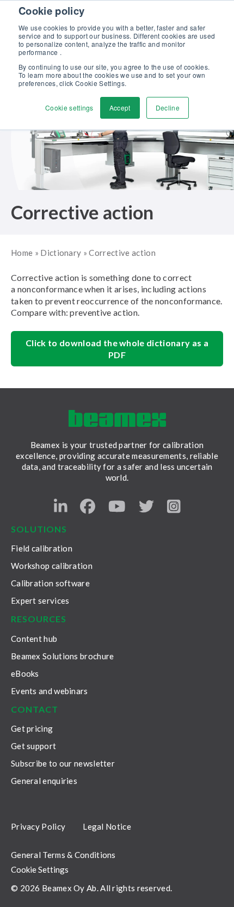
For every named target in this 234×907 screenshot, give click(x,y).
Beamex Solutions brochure (62, 656)
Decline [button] (168, 107)
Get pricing (32, 728)
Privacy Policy (38, 826)
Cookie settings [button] (69, 107)
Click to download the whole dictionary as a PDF (117, 348)
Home (22, 253)
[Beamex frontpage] (117, 418)
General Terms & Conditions (63, 855)
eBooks (25, 673)
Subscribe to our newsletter (63, 763)
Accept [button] (120, 107)
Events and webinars (49, 691)
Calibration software (50, 583)
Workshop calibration (52, 566)
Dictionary (60, 253)
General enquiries (44, 781)
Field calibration (41, 548)
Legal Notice (107, 826)
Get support (33, 746)
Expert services (40, 600)
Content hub (34, 639)
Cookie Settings (40, 869)
